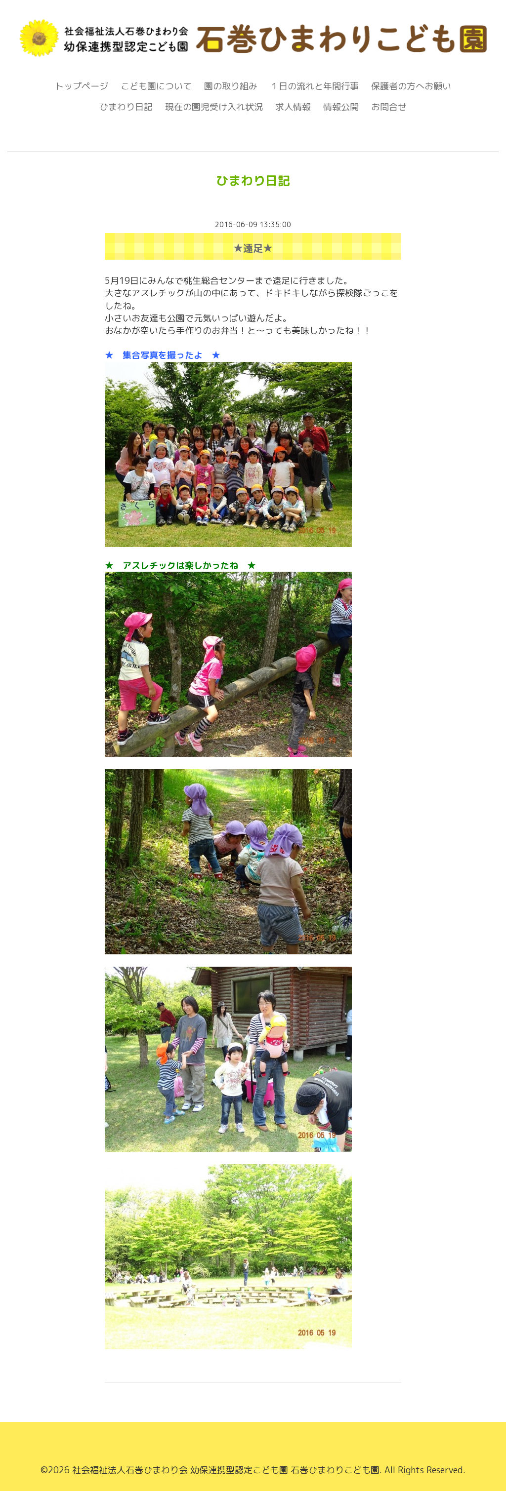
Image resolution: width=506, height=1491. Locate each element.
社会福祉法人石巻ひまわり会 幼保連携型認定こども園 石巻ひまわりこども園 (226, 1470)
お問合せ (389, 107)
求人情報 (293, 107)
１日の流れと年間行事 (314, 86)
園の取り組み (230, 86)
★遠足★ (253, 248)
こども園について (156, 86)
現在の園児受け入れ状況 (214, 107)
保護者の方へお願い (411, 86)
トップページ (81, 86)
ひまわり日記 (126, 107)
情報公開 (341, 107)
